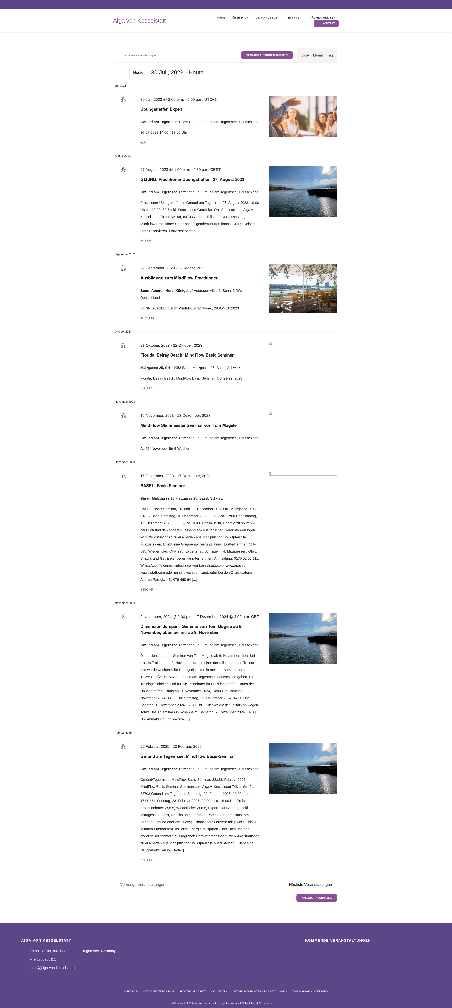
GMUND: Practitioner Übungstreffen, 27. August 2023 (192, 179)
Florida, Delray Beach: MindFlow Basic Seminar (187, 355)
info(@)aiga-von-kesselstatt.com (55, 968)
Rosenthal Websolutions (243, 1003)
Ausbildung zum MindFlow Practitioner (178, 278)
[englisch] (421, 4)
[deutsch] (432, 4)
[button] (203, 991)
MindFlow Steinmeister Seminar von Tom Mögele (188, 425)
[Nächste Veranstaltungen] (123, 72)
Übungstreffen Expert (161, 109)
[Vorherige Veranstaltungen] (117, 72)
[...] (194, 579)
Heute (138, 72)
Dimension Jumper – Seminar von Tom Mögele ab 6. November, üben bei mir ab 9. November (191, 629)
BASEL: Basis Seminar (162, 485)
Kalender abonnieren (317, 897)
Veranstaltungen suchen (267, 55)
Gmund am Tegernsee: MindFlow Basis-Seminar (187, 756)
